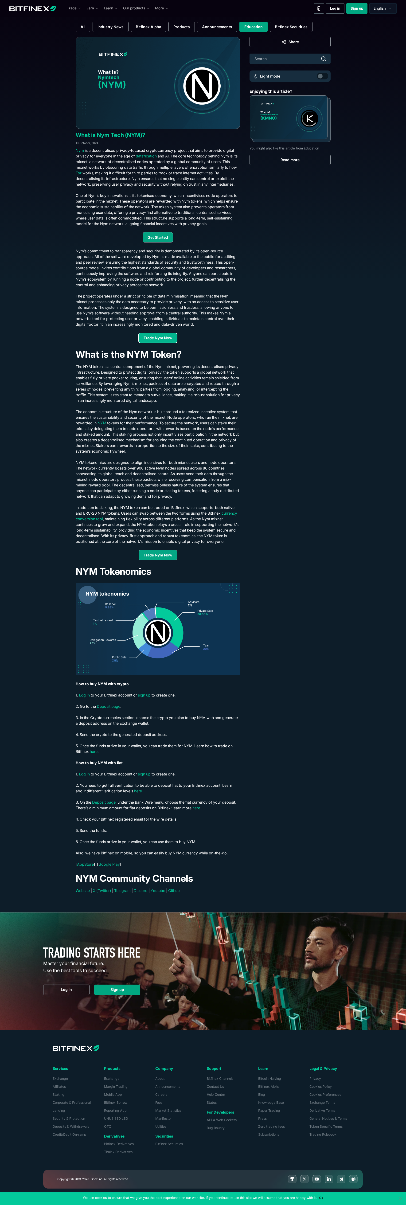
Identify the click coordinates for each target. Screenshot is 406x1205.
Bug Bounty (216, 1128)
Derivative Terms (322, 1110)
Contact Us (215, 1086)
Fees (158, 1102)
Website (83, 890)
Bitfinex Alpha (148, 26)
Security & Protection (69, 1118)
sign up (144, 695)
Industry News (111, 26)
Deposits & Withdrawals (71, 1126)
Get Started (160, 238)
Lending (59, 1110)
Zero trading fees (271, 1126)
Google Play (109, 864)
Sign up (359, 9)
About (160, 1078)
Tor (79, 173)
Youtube (158, 890)
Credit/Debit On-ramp (69, 1134)
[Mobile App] (319, 8)
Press (262, 1118)
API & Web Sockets (222, 1120)
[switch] (322, 76)
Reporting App (115, 1110)
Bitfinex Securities (291, 26)
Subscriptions (268, 1134)
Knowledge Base (271, 1102)
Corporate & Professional (72, 1102)
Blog (261, 1094)
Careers (161, 1094)
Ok (321, 1198)
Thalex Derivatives (118, 1152)
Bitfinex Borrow (115, 1102)
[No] (400, 1198)
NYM (102, 423)
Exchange (60, 1078)
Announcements (217, 26)
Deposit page (108, 706)
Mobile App (113, 1094)
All (83, 26)
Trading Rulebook (322, 1134)
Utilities (160, 1126)
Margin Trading (116, 1086)
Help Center (216, 1094)
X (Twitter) (102, 890)
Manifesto (163, 1118)
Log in (337, 9)
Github (174, 890)
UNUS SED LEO (116, 1118)
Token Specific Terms (326, 1126)
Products (181, 26)
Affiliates (59, 1086)
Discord (141, 890)
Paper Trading (269, 1110)
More (159, 8)
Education (253, 26)
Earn (90, 8)
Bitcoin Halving (269, 1078)
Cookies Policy (320, 1086)
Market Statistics (168, 1110)
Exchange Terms (322, 1102)
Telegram (122, 890)
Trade (72, 8)
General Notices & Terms (328, 1118)
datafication (146, 156)
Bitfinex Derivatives (119, 1144)
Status (212, 1102)
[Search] (323, 59)
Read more (290, 159)
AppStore (85, 864)
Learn (108, 8)
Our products (134, 8)
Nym (80, 150)
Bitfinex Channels (220, 1078)
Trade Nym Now (160, 339)
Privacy (315, 1078)
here (94, 751)
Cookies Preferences (325, 1094)
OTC (107, 1126)
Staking (58, 1094)
